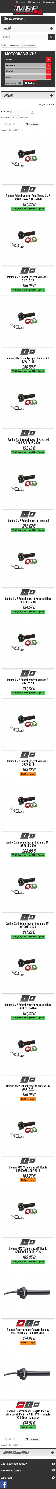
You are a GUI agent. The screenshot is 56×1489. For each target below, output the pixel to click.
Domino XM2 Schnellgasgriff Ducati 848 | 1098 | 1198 (28, 359)
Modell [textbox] (9, 71)
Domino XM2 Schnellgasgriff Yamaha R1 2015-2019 (28, 278)
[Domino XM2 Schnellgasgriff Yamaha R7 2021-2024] (28, 643)
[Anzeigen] (25, 189)
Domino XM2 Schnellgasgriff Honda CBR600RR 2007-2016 (28, 1169)
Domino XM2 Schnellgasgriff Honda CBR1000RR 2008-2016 (28, 1250)
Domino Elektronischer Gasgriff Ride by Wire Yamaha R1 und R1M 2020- (28, 1331)
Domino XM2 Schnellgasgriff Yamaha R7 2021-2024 (28, 681)
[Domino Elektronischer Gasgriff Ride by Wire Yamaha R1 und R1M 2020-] (28, 1293)
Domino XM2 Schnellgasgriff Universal (28, 520)
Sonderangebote (16, 1452)
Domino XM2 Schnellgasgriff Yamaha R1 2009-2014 (28, 762)
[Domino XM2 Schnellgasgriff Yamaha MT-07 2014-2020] (28, 805)
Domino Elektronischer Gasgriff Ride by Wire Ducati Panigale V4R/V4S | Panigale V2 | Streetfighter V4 (28, 1414)
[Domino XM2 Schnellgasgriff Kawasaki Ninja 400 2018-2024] (28, 968)
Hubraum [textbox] (10, 65)
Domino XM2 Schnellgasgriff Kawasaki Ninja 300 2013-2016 (28, 600)
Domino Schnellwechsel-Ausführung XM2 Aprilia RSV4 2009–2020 (28, 197)
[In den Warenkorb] (21, 1323)
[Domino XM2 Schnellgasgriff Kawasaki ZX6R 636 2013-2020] (28, 402)
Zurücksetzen (12, 83)
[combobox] (28, 59)
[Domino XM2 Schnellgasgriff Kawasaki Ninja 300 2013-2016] (28, 561)
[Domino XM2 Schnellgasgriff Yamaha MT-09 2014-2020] (28, 886)
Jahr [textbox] (8, 77)
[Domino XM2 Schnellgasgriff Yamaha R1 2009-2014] (28, 724)
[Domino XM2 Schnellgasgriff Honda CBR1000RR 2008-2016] (28, 1211)
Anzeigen (5, 117)
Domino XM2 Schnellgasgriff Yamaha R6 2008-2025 (28, 1087)
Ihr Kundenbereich (14, 1464)
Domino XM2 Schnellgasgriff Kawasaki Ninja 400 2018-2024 (28, 1006)
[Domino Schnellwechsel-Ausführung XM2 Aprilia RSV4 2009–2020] (28, 159)
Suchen (31, 83)
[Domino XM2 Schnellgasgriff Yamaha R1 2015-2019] (28, 240)
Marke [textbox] (9, 59)
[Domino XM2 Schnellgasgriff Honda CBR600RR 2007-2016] (28, 1130)
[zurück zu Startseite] (4, 45)
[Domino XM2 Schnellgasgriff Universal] (28, 483)
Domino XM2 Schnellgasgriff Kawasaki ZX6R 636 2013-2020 (28, 441)
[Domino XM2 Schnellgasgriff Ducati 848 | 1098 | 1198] (28, 321)
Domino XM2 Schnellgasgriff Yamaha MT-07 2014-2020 (28, 844)
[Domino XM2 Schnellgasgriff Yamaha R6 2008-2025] (28, 1049)
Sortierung (6, 112)
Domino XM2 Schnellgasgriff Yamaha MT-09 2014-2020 (28, 925)
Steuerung (14, 46)
